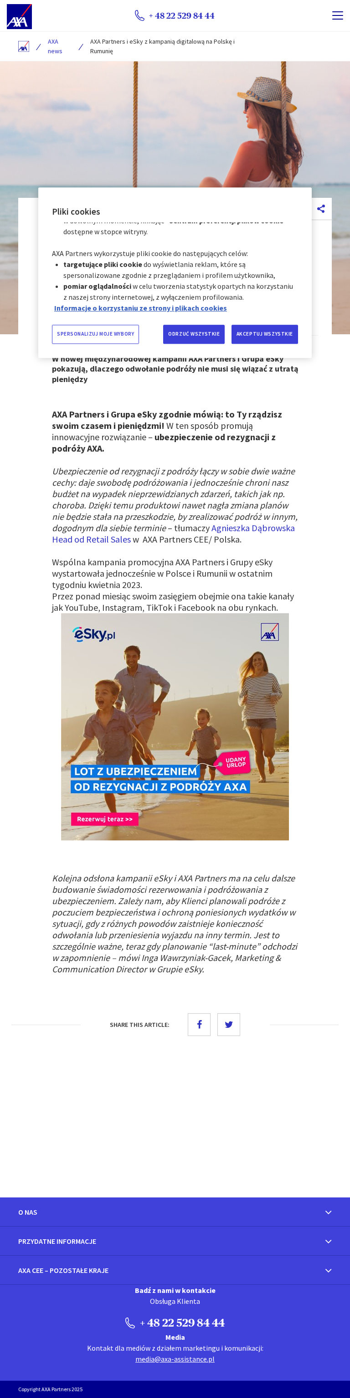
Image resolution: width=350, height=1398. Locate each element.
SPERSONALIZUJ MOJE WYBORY (95, 334)
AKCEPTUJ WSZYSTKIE (265, 334)
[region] (175, 272)
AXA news (55, 46)
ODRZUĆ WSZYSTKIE (194, 334)
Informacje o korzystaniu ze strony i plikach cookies (140, 307)
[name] (337, 15)
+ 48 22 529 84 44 (181, 1322)
